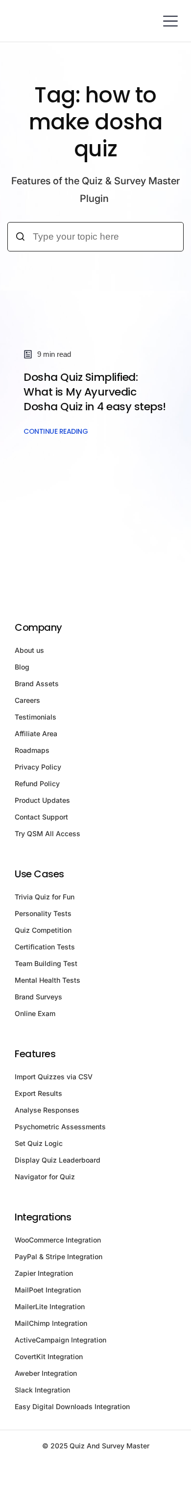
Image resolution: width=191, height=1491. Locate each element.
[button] (170, 21)
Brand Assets (37, 683)
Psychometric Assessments (60, 1126)
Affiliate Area (36, 733)
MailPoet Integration (48, 1290)
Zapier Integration (44, 1273)
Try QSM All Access (47, 833)
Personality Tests (43, 913)
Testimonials (35, 717)
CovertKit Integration (49, 1356)
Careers (27, 700)
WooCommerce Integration (58, 1240)
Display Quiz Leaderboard (57, 1160)
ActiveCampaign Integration (60, 1340)
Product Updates (42, 800)
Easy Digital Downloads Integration (72, 1406)
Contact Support (41, 817)
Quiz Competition (43, 930)
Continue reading (56, 431)
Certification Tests (45, 947)
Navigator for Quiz (45, 1176)
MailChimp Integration (51, 1323)
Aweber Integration (46, 1373)
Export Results (38, 1093)
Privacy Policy (38, 767)
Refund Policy (37, 783)
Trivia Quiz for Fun (44, 897)
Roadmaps (32, 750)
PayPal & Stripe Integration (58, 1256)
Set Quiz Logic (39, 1143)
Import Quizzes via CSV (54, 1076)
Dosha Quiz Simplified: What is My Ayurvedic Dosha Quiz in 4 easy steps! (95, 392)
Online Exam (35, 1013)
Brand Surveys (38, 997)
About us (29, 650)
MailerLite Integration (50, 1306)
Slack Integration (42, 1390)
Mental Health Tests (47, 980)
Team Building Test (46, 963)
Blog (22, 667)
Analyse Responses (47, 1110)
